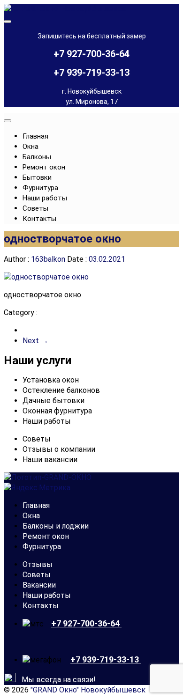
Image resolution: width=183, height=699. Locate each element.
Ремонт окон (44, 167)
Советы (35, 208)
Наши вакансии (50, 459)
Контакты (39, 218)
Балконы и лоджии (56, 526)
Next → (35, 340)
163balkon (48, 259)
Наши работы (45, 198)
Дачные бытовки (53, 400)
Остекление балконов (61, 390)
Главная (35, 136)
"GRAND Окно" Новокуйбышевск (87, 689)
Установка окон (51, 379)
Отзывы (38, 564)
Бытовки (37, 177)
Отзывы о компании (59, 449)
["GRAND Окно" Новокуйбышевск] (65, 8)
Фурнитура (40, 188)
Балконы (37, 157)
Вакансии (39, 585)
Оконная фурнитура (57, 410)
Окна (30, 146)
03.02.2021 (106, 259)
